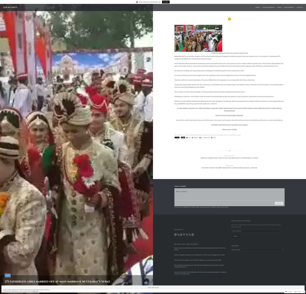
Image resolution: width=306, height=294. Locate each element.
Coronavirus (288, 7)
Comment (279, 203)
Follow (235, 236)
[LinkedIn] (192, 234)
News (257, 7)
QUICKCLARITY (10, 7)
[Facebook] (175, 234)
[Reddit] (181, 234)
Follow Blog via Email (241, 221)
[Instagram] (187, 234)
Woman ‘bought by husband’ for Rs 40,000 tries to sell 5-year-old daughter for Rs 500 (199, 255)
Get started (165, 2)
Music (279, 7)
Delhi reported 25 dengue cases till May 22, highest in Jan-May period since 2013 (197, 260)
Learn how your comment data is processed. (214, 207)
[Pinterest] (184, 234)
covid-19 (300, 7)
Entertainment (268, 7)
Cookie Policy (35, 291)
